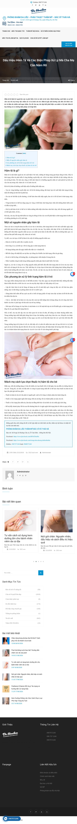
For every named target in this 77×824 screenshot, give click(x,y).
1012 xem (22, 550)
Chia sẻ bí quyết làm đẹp (39, 38)
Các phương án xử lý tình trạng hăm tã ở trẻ (20, 163)
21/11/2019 (12, 550)
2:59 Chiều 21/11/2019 (16, 452)
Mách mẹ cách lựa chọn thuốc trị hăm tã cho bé (21, 165)
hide (24, 153)
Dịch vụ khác (24, 38)
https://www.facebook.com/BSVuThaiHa (26, 436)
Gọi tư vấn (68, 44)
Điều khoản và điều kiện (48, 773)
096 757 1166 (51, 736)
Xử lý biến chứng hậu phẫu (50, 31)
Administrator (46, 452)
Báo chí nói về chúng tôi (13, 589)
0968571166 (28, 444)
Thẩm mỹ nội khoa (32, 31)
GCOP (42, 787)
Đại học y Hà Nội (46, 783)
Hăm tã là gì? (10, 157)
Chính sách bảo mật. (47, 776)
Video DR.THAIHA (12, 623)
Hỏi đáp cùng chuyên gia (13, 609)
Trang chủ (6, 31)
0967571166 (16, 444)
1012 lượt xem (33, 452)
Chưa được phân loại (12, 599)
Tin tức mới (14, 80)
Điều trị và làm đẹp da (10, 38)
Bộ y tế (42, 780)
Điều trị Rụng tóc (18, 31)
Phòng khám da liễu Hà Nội (50, 790)
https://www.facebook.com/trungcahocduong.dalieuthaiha (31, 440)
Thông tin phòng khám (13, 613)
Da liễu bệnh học (11, 604)
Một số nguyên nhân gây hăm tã (16, 160)
